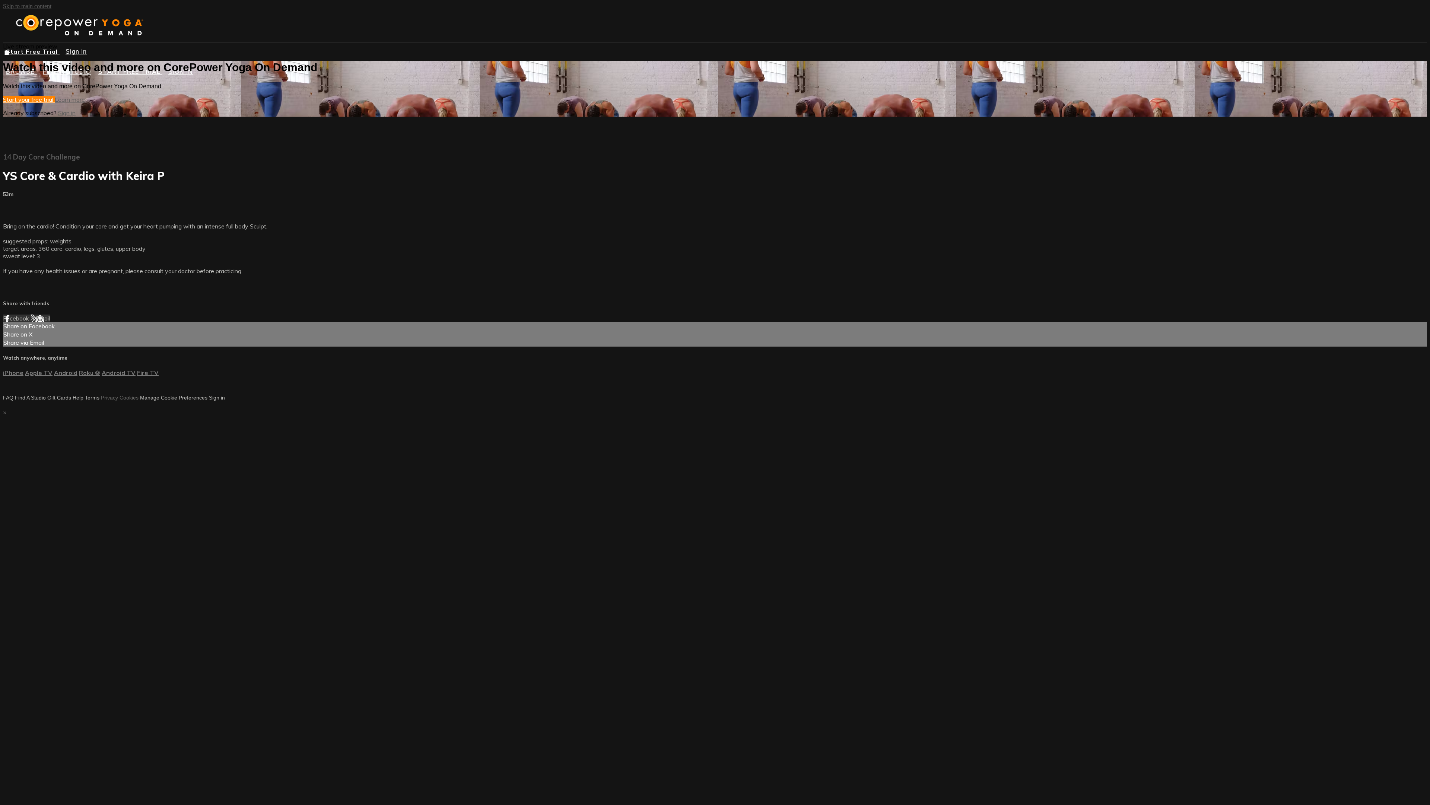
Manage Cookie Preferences (174, 398)
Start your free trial (29, 99)
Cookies (130, 398)
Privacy (110, 398)
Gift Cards (59, 398)
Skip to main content (27, 6)
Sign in (67, 113)
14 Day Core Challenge (41, 156)
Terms (93, 398)
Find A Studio (30, 398)
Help (79, 398)
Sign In (76, 51)
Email (43, 318)
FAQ (8, 398)
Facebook (17, 318)
